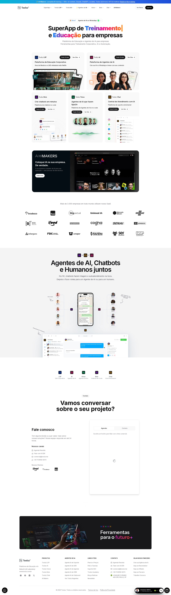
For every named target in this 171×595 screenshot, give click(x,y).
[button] (85, 171)
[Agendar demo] (167, 590)
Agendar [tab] (104, 428)
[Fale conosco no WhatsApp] (5, 590)
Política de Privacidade (107, 590)
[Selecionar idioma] (156, 590)
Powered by (157, 586)
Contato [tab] (124, 428)
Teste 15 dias (65, 57)
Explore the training (127, 2)
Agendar (149, 7)
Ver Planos (140, 7)
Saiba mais (40, 175)
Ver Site (75, 57)
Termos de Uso (93, 590)
